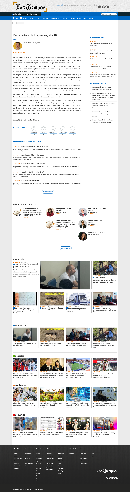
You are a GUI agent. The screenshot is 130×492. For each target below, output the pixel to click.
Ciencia (60, 456)
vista (13, 262)
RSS (81, 461)
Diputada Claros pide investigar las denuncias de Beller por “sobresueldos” (103, 106)
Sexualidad (61, 468)
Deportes (67, 5)
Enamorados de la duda (96, 233)
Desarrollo (20, 23)
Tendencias (50, 456)
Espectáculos (39, 461)
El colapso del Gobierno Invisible (63, 209)
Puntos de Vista (18, 458)
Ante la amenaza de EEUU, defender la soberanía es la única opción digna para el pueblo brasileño (65, 223)
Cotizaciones (83, 458)
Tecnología (61, 471)
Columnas (49, 461)
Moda (37, 471)
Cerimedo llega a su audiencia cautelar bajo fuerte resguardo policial (102, 114)
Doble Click (80, 5)
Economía (45, 18)
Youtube (105, 7)
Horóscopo (83, 453)
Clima (81, 456)
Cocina (60, 458)
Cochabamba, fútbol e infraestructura (33, 155)
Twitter (100, 7)
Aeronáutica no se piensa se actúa (97, 209)
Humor (38, 466)
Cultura (73, 5)
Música (38, 473)
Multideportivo (29, 463)
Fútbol (26, 456)
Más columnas (48, 192)
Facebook (98, 7)
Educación (60, 461)
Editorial (16, 456)
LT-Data (91, 18)
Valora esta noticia (20, 127)
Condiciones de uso (38, 489)
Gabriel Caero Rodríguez (31, 43)
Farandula (72, 453)
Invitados (38, 468)
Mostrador (101, 5)
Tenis (26, 466)
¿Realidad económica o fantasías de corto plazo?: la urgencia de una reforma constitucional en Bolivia (32, 211)
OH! (86, 5)
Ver (14, 23)
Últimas (25, 18)
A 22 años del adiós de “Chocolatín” (32, 172)
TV (36, 478)
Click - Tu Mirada (111, 5)
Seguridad (64, 18)
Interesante (61, 453)
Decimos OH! (50, 458)
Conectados (39, 458)
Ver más (14, 328)
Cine (37, 456)
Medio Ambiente (62, 466)
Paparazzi (49, 453)
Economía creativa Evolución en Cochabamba (51, 467)
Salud (59, 463)
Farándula (38, 463)
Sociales (38, 476)
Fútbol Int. (28, 458)
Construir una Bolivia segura (95, 222)
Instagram (103, 7)
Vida (37, 480)
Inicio (16, 18)
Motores (27, 461)
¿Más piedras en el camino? (30, 180)
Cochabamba (55, 18)
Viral (59, 473)
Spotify (108, 7)
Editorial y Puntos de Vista (78, 18)
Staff (93, 453)
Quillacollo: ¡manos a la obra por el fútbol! (34, 146)
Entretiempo (28, 453)
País (38, 18)
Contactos (94, 456)
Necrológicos (93, 5)
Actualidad (59, 5)
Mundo (32, 18)
